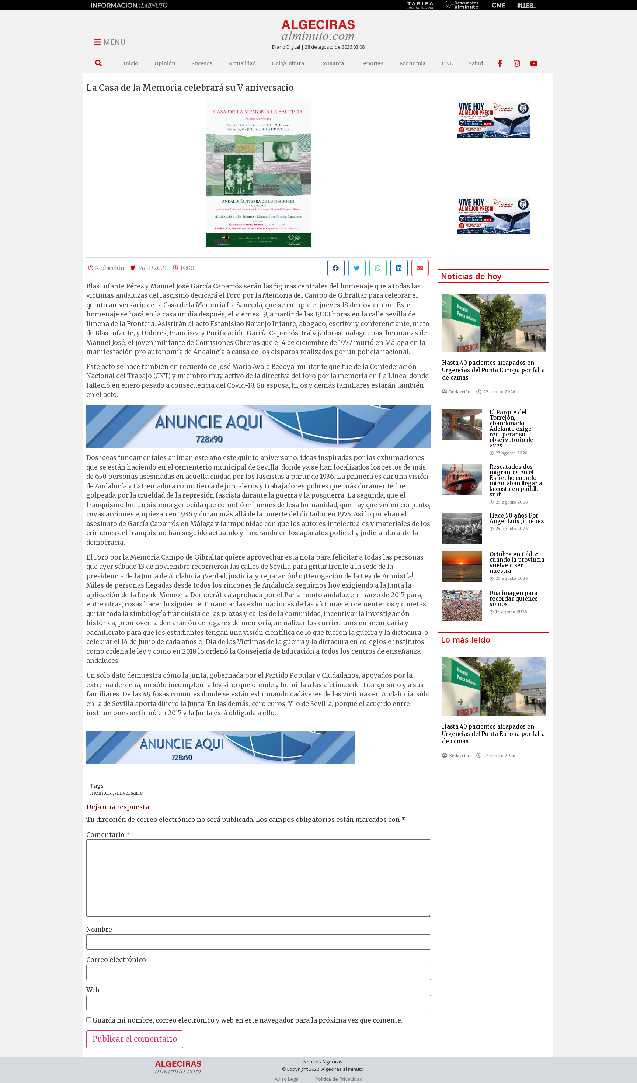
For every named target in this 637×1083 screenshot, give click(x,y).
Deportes (371, 63)
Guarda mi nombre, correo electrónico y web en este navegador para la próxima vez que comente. (248, 1020)
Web (93, 990)
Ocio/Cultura (288, 63)
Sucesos (201, 63)
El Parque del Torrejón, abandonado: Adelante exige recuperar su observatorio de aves (511, 429)
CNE (447, 63)
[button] (98, 63)
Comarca (332, 63)
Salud (476, 63)
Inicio (130, 63)
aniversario (129, 793)
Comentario (108, 835)
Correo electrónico (116, 960)
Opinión (164, 63)
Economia (412, 63)
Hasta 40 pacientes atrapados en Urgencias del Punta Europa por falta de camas (493, 370)
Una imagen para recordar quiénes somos (514, 598)
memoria (101, 793)
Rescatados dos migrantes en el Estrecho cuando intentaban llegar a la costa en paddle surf (516, 480)
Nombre (99, 930)
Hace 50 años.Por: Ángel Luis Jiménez (517, 518)
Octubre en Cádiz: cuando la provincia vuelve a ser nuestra (517, 562)
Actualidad (242, 63)
